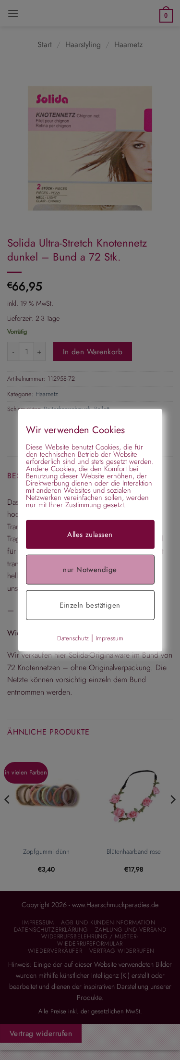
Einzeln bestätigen (90, 604)
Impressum (109, 637)
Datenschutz (73, 637)
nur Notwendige (90, 569)
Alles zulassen (89, 534)
